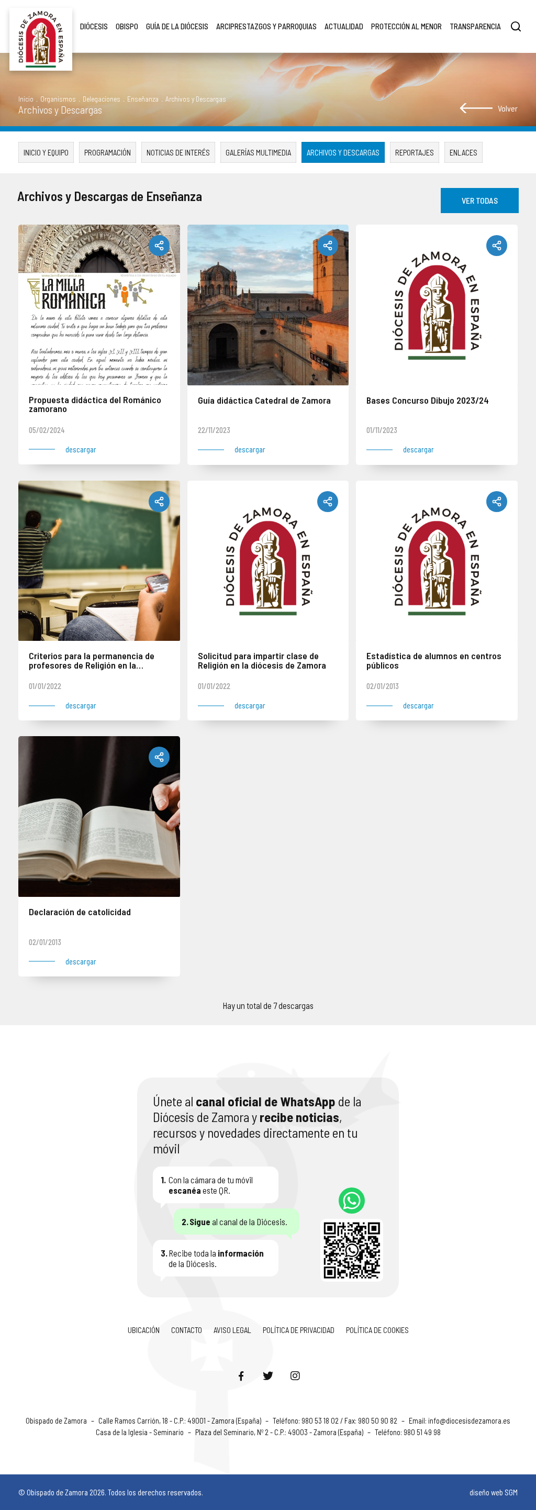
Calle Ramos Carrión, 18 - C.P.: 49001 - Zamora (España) (180, 1420)
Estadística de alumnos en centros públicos (433, 661)
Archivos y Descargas (343, 152)
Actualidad (344, 26)
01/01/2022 (45, 686)
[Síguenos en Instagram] (295, 1375)
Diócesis (94, 26)
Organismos (58, 98)
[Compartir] (159, 245)
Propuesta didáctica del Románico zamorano (95, 405)
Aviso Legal (232, 1330)
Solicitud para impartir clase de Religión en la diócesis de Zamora (262, 661)
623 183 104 (351, 1200)
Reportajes (414, 152)
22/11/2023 (214, 430)
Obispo (127, 26)
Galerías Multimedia (258, 152)
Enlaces (463, 152)
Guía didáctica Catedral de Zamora (264, 401)
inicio (26, 98)
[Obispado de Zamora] (40, 26)
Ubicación (144, 1330)
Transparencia (475, 26)
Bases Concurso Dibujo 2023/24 (427, 401)
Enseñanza (143, 98)
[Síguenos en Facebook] (241, 1375)
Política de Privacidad (298, 1330)
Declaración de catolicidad (80, 912)
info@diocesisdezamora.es (469, 1420)
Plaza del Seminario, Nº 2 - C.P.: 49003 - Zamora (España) (280, 1432)
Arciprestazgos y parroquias (266, 26)
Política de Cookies (377, 1330)
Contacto (186, 1330)
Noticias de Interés (178, 152)
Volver (508, 108)
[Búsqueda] (516, 26)
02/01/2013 (382, 686)
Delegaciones (101, 98)
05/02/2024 (47, 430)
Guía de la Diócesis (177, 26)
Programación (107, 152)
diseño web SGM (494, 1492)
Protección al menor (406, 26)
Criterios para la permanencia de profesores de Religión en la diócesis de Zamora (91, 661)
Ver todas (480, 200)
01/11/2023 (381, 430)
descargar (80, 449)
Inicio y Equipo (46, 152)
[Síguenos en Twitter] (268, 1375)
